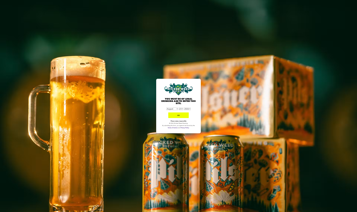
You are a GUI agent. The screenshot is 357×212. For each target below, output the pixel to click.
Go (178, 115)
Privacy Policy (185, 128)
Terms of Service (173, 128)
